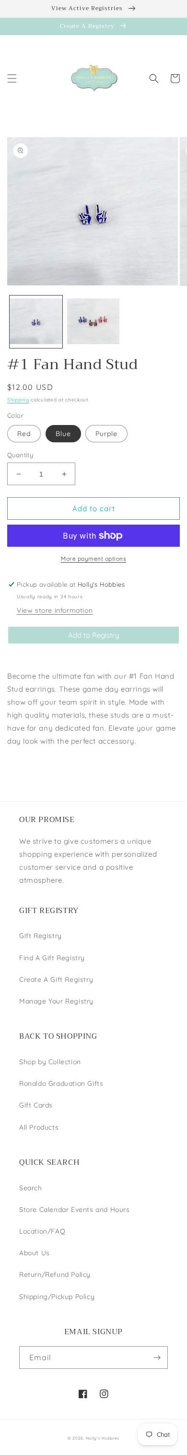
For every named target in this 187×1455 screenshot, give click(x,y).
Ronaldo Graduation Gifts (61, 1083)
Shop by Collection (50, 1061)
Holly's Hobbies (103, 1438)
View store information (55, 610)
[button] (12, 78)
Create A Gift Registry (56, 979)
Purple (106, 433)
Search (30, 1188)
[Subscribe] (156, 1357)
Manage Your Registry (56, 1001)
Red (24, 433)
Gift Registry (40, 935)
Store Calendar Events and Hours (74, 1209)
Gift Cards (36, 1105)
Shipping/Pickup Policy (56, 1296)
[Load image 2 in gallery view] (93, 322)
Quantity (20, 455)
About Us (34, 1253)
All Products (38, 1127)
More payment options (93, 558)
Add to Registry (93, 635)
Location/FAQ (42, 1231)
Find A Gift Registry (52, 957)
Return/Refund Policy (55, 1274)
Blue (63, 433)
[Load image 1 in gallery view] (36, 322)
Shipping (18, 400)
